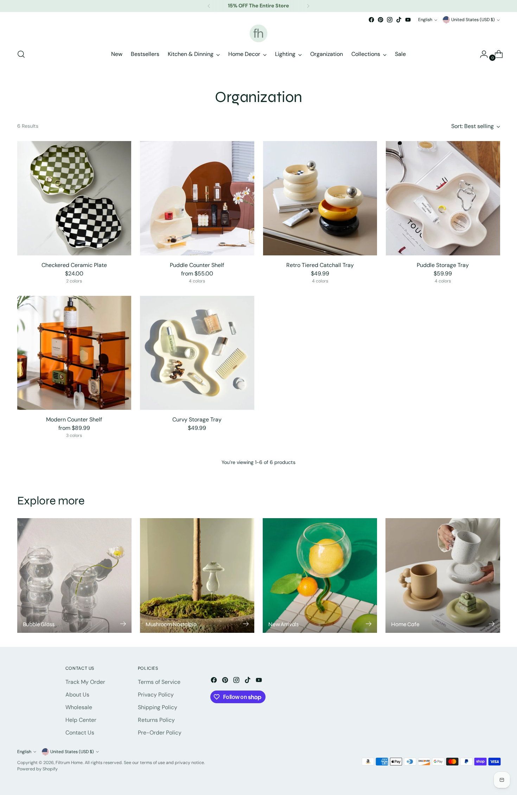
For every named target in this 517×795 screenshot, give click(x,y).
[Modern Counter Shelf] (74, 353)
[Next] (308, 6)
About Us (77, 694)
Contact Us (79, 732)
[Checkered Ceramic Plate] (74, 198)
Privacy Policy (156, 694)
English (425, 20)
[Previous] (209, 6)
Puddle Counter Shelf (197, 265)
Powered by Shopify (37, 769)
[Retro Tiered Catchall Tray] (320, 198)
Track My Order (85, 682)
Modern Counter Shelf (74, 419)
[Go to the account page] (481, 54)
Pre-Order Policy (159, 732)
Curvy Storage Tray (197, 419)
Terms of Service (159, 682)
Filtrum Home (69, 762)
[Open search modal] (21, 54)
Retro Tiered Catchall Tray (320, 265)
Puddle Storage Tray (443, 265)
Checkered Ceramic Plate (74, 265)
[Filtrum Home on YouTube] (408, 20)
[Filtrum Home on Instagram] (390, 20)
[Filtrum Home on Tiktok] (399, 20)
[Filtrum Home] (258, 33)
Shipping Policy (157, 707)
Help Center (80, 720)
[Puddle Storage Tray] (443, 198)
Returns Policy (156, 720)
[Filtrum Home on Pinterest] (380, 20)
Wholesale (78, 707)
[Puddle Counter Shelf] (197, 198)
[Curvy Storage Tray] (197, 353)
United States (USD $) (473, 20)
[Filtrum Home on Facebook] (371, 20)
